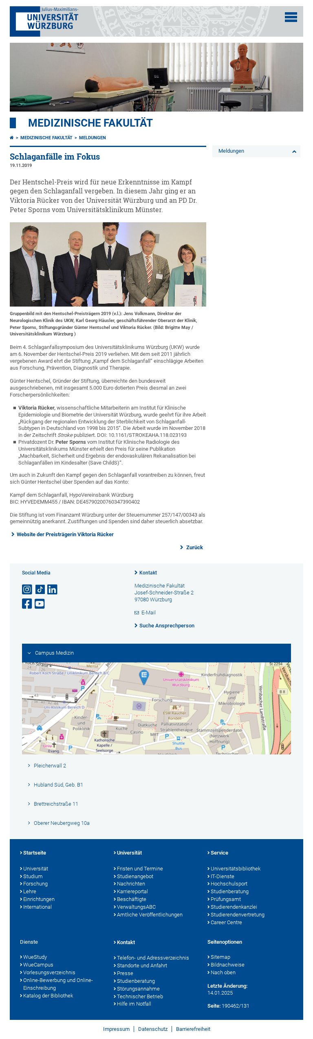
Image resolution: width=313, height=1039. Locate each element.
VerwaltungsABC (136, 907)
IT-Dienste (222, 876)
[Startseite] (12, 137)
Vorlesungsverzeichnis (49, 972)
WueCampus (38, 965)
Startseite (34, 853)
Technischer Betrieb (140, 996)
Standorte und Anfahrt (142, 965)
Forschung (35, 884)
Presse (125, 973)
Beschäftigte (131, 899)
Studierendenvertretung (238, 915)
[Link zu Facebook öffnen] (27, 604)
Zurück (194, 547)
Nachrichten (131, 884)
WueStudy (35, 957)
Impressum (116, 1029)
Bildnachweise (228, 965)
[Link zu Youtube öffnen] (40, 604)
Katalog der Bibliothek (48, 996)
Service (219, 853)
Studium (33, 876)
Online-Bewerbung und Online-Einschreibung (58, 984)
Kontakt (148, 573)
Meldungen (92, 137)
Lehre (29, 891)
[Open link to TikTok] (40, 590)
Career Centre (226, 922)
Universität (35, 869)
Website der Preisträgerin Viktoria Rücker (65, 534)
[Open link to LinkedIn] (53, 590)
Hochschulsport (229, 884)
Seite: (213, 1006)
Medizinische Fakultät (90, 123)
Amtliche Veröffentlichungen (150, 915)
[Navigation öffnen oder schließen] (291, 17)
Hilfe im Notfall (134, 1004)
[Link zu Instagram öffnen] (27, 590)
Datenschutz (153, 1029)
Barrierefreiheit (193, 1029)
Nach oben (223, 972)
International (37, 907)
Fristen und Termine (140, 869)
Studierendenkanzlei (234, 907)
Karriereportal (132, 891)
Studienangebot (135, 876)
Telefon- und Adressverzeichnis (153, 958)
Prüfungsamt (226, 899)
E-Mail (148, 612)
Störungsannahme (138, 989)
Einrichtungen (39, 899)
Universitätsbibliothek (235, 869)
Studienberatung (230, 891)
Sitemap (220, 957)
